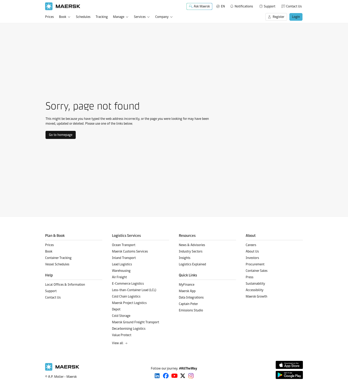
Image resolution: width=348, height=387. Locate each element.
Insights (184, 258)
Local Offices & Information (65, 284)
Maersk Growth (256, 296)
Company (162, 17)
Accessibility (254, 290)
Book (62, 17)
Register (278, 17)
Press (249, 277)
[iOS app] (289, 365)
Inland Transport (124, 258)
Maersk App (187, 291)
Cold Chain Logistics (126, 296)
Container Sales (256, 271)
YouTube (174, 376)
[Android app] (289, 375)
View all (117, 343)
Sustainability (255, 283)
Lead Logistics (122, 264)
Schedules (83, 17)
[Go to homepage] (62, 6)
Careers (251, 245)
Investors (252, 258)
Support (269, 6)
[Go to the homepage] (62, 370)
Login (296, 17)
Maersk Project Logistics (129, 303)
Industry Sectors (190, 251)
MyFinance (186, 284)
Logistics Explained (192, 264)
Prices (49, 17)
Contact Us (294, 6)
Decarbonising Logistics (128, 329)
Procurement (255, 264)
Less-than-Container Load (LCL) (134, 290)
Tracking (102, 17)
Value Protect (121, 335)
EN (223, 6)
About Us (252, 251)
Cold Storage (121, 316)
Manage (118, 17)
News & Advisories (192, 245)
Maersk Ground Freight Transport (135, 322)
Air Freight (119, 277)
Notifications (241, 5)
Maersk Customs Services (130, 251)
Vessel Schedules (57, 264)
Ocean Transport (123, 245)
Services (140, 17)
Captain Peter (188, 304)
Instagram (191, 376)
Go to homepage (60, 135)
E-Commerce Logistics (128, 283)
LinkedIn (157, 376)
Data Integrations (191, 297)
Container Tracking (58, 258)
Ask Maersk (202, 6)
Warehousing (121, 271)
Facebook (166, 376)
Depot (116, 309)
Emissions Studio (191, 310)
